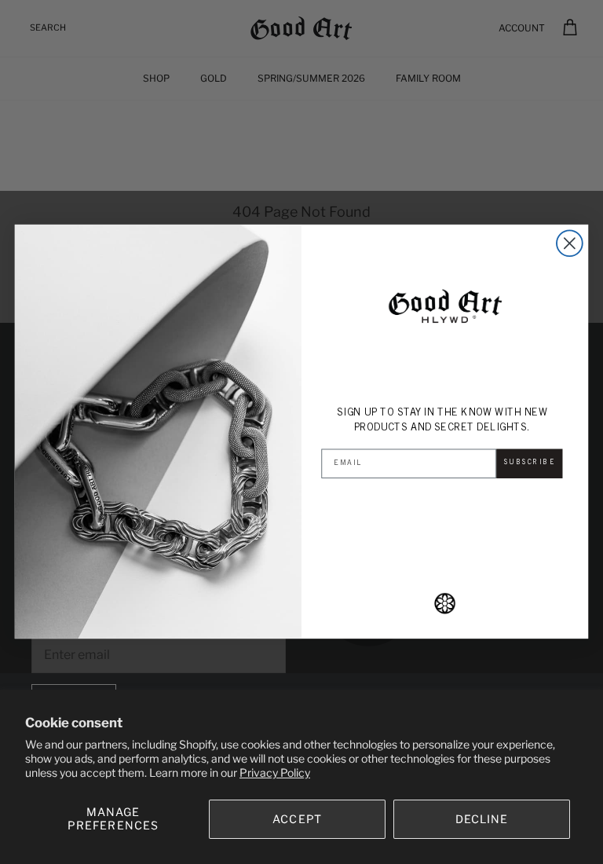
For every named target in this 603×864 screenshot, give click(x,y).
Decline (482, 819)
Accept (297, 819)
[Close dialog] (570, 244)
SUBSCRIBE (530, 463)
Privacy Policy (274, 772)
